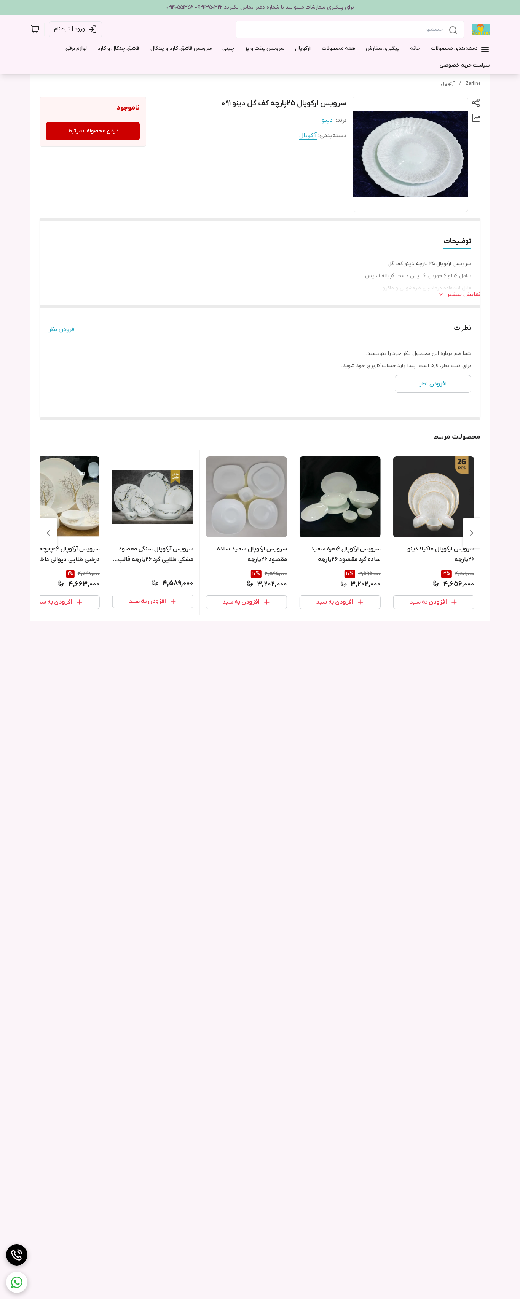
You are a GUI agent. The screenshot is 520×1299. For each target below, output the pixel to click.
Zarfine (473, 84)
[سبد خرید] (35, 29)
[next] (48, 533)
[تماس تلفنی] (16, 1255)
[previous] (472, 533)
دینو (327, 120)
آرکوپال (448, 84)
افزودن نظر (62, 329)
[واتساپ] (16, 1282)
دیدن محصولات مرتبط (93, 131)
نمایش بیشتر (463, 294)
